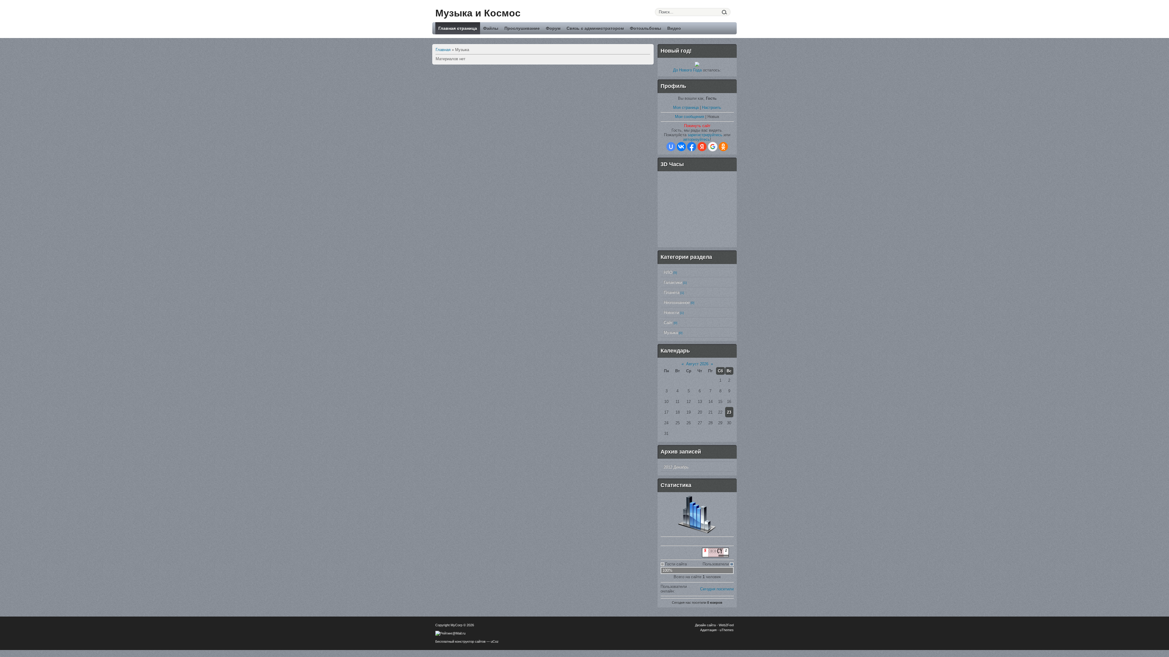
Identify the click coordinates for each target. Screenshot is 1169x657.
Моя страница (686, 107)
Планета (671, 292)
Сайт (668, 322)
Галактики (673, 282)
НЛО (668, 272)
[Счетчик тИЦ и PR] (715, 556)
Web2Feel (726, 625)
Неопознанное (677, 302)
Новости (671, 312)
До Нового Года (687, 70)
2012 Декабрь (676, 467)
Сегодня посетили (717, 589)
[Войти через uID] (671, 146)
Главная (443, 49)
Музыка (671, 332)
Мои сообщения (689, 116)
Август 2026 (697, 364)
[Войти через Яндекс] (702, 146)
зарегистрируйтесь (705, 135)
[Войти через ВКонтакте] (681, 146)
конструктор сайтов (470, 641)
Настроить (711, 107)
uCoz (495, 641)
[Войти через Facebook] (691, 146)
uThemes (727, 630)
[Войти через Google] (713, 146)
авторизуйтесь (696, 139)
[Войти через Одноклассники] (723, 146)
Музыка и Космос (478, 13)
